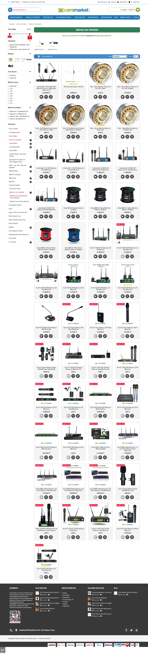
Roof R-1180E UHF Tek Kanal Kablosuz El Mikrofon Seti (73, 368)
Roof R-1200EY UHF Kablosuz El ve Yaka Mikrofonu (127, 248)
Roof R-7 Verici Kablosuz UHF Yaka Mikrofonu (100, 328)
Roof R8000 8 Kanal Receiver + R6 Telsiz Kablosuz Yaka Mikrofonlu (100, 489)
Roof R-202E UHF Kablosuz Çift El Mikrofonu (46, 408)
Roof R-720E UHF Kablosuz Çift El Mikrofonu (127, 408)
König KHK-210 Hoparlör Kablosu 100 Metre (73, 209)
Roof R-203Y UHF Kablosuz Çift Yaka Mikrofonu (127, 288)
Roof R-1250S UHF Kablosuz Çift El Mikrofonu (127, 368)
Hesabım (65, 602)
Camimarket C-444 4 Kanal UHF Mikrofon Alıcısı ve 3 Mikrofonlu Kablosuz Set (46, 88)
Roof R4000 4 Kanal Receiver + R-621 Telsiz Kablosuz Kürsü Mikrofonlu (127, 448)
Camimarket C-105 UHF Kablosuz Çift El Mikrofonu (46, 169)
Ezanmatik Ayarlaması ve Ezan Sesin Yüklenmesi (102, 592)
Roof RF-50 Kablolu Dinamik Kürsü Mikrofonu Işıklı (46, 328)
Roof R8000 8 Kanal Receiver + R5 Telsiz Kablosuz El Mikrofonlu (73, 489)
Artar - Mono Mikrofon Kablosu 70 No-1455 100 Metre (127, 87)
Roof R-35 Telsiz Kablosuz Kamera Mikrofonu (127, 529)
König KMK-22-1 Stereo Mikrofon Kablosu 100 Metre (128, 209)
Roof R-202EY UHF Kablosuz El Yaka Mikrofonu (46, 569)
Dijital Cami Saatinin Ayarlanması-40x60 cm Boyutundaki (50, 598)
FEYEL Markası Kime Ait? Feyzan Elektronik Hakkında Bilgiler (50, 592)
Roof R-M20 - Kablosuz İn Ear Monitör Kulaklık (101, 448)
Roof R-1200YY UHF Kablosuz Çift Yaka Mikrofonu (46, 288)
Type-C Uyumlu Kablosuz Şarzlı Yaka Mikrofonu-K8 (127, 489)
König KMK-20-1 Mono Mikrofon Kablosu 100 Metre (100, 209)
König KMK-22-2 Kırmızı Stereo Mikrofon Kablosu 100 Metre (46, 248)
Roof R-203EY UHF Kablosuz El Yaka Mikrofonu (100, 288)
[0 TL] (9, 34)
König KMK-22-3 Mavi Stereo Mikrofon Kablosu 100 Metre (73, 248)
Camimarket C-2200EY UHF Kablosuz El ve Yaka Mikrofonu (127, 169)
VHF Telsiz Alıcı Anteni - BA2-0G (73, 87)
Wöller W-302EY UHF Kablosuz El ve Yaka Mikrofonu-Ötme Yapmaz (46, 529)
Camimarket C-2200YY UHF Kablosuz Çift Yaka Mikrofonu (46, 209)
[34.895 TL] (30, 34)
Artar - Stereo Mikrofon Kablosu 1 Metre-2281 (100, 129)
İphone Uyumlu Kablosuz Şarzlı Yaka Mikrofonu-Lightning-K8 (46, 368)
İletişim (65, 593)
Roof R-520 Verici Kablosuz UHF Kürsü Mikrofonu (73, 328)
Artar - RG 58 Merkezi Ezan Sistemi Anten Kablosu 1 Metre (46, 129)
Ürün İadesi (66, 595)
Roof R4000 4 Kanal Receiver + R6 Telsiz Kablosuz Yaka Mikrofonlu (46, 489)
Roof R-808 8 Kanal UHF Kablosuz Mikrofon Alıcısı (46, 448)
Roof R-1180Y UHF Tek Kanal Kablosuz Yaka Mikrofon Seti (100, 368)
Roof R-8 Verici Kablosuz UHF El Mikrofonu (127, 328)
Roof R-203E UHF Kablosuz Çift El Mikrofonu (73, 288)
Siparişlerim (66, 597)
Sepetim (65, 604)
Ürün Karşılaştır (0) (47, 56)
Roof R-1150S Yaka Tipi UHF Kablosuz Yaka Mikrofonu (100, 529)
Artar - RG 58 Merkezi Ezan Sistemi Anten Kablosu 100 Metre (73, 129)
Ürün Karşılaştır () (68, 599)
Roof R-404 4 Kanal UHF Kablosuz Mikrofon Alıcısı (100, 408)
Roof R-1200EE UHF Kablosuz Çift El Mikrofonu (100, 248)
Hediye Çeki (66, 606)
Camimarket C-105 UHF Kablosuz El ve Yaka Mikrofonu (73, 169)
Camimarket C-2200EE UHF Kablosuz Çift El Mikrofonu (100, 169)
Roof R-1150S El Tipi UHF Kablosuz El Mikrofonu (73, 529)
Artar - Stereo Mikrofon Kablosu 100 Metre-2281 (127, 129)
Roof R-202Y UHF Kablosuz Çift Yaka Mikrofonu (73, 408)
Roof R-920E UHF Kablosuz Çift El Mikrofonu (73, 448)
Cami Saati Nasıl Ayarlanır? (47, 608)
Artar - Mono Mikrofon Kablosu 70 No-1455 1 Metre (100, 87)
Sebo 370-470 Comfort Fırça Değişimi (50, 603)
